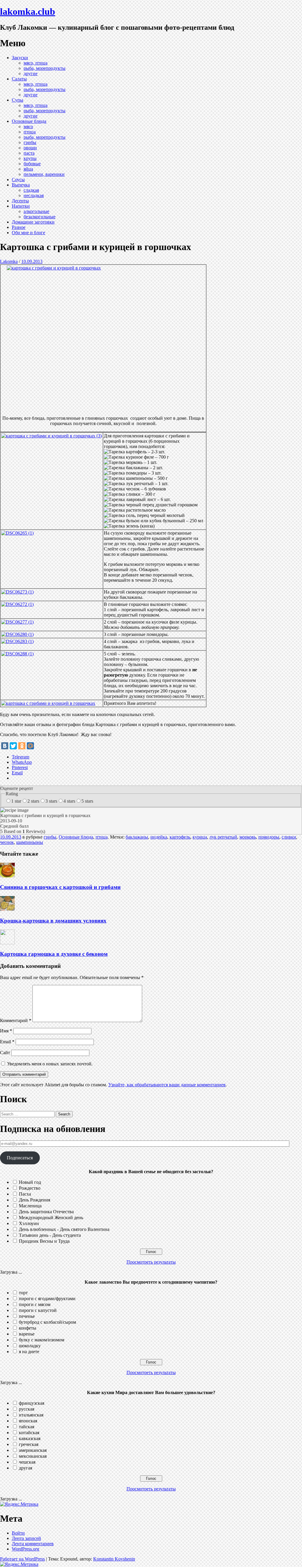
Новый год (30, 1182)
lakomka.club (27, 11)
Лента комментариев (33, 1543)
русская (26, 1408)
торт (23, 1292)
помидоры (268, 836)
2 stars (33, 801)
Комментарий (15, 1020)
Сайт (5, 1052)
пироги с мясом (34, 1304)
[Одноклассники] (21, 745)
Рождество (29, 1188)
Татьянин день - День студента (50, 1235)
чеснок (7, 842)
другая (25, 1467)
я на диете (29, 1351)
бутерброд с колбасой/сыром (47, 1322)
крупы (30, 158)
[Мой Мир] (30, 745)
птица (30, 131)
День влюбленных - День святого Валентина (64, 1229)
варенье (27, 1333)
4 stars (69, 801)
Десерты (20, 200)
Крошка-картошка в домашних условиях (53, 921)
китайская (29, 1432)
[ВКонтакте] (4, 745)
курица (200, 836)
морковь (247, 836)
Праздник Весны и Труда (44, 1241)
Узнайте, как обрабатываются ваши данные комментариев (167, 1084)
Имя (6, 1030)
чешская (27, 1461)
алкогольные (36, 211)
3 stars (51, 801)
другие (30, 73)
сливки (289, 836)
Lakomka (9, 261)
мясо (28, 126)
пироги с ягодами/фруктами (47, 1298)
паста (29, 153)
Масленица (30, 1205)
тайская (26, 1426)
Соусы (18, 179)
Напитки (21, 206)
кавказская (29, 1438)
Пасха (25, 1193)
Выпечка (21, 184)
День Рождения (34, 1199)
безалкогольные (39, 216)
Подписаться (20, 1157)
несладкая (34, 195)
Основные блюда (29, 121)
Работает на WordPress (22, 1558)
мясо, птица (35, 62)
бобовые (32, 163)
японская (28, 1420)
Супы (17, 100)
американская (33, 1450)
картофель (180, 836)
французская (31, 1403)
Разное (18, 227)
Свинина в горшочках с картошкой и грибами (60, 887)
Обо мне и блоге (28, 232)
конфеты (27, 1327)
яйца (28, 168)
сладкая (31, 190)
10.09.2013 (31, 261)
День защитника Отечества (46, 1211)
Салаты (19, 78)
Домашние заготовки (33, 221)
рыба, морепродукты (44, 68)
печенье (27, 1316)
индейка (158, 836)
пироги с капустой (38, 1310)
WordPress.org (25, 1548)
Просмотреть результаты (151, 1261)
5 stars (87, 801)
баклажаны (137, 836)
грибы (30, 142)
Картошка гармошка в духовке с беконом (54, 954)
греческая (28, 1444)
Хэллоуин (29, 1223)
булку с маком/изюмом (41, 1339)
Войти (18, 1532)
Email (7, 1041)
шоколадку (30, 1345)
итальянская (31, 1414)
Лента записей (26, 1538)
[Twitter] (13, 745)
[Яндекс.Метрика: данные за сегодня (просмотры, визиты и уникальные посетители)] (19, 1504)
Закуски (20, 57)
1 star (16, 801)
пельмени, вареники (44, 174)
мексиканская (33, 1456)
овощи (30, 147)
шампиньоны (29, 842)
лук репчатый (223, 836)
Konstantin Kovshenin (114, 1558)
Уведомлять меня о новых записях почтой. (50, 1063)
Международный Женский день (51, 1217)
